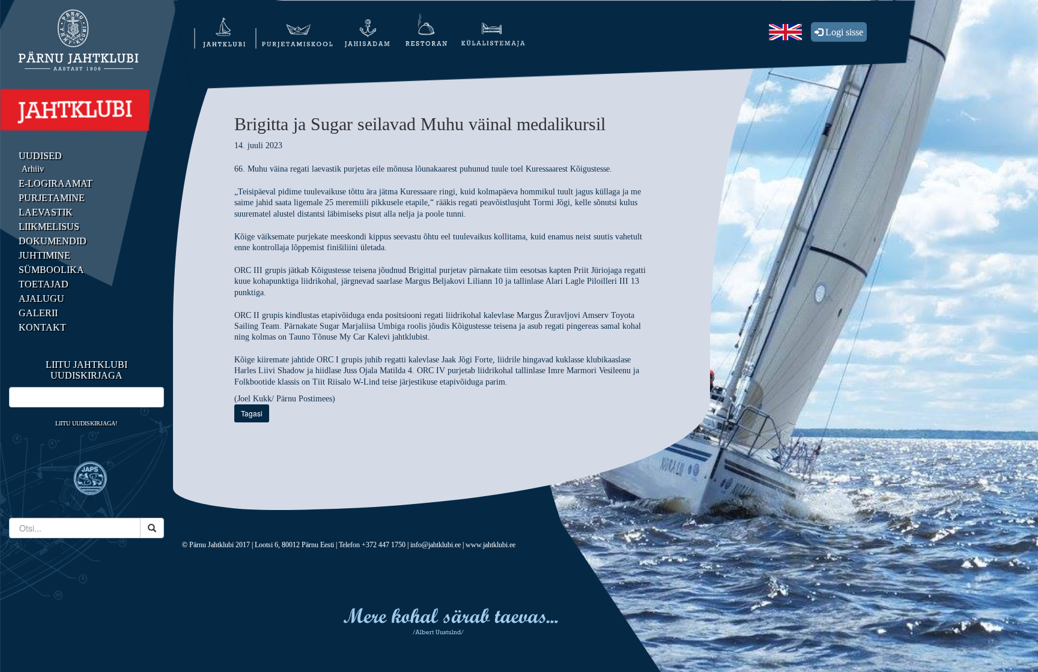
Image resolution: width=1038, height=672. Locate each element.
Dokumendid (52, 241)
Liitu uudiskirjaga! (86, 423)
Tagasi (252, 413)
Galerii (38, 313)
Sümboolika (51, 270)
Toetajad (43, 284)
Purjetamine (52, 198)
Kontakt (42, 327)
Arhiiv (33, 168)
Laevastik (46, 212)
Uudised (40, 156)
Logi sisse (843, 32)
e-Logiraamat (56, 183)
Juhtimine (44, 255)
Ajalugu (41, 298)
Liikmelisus (49, 226)
